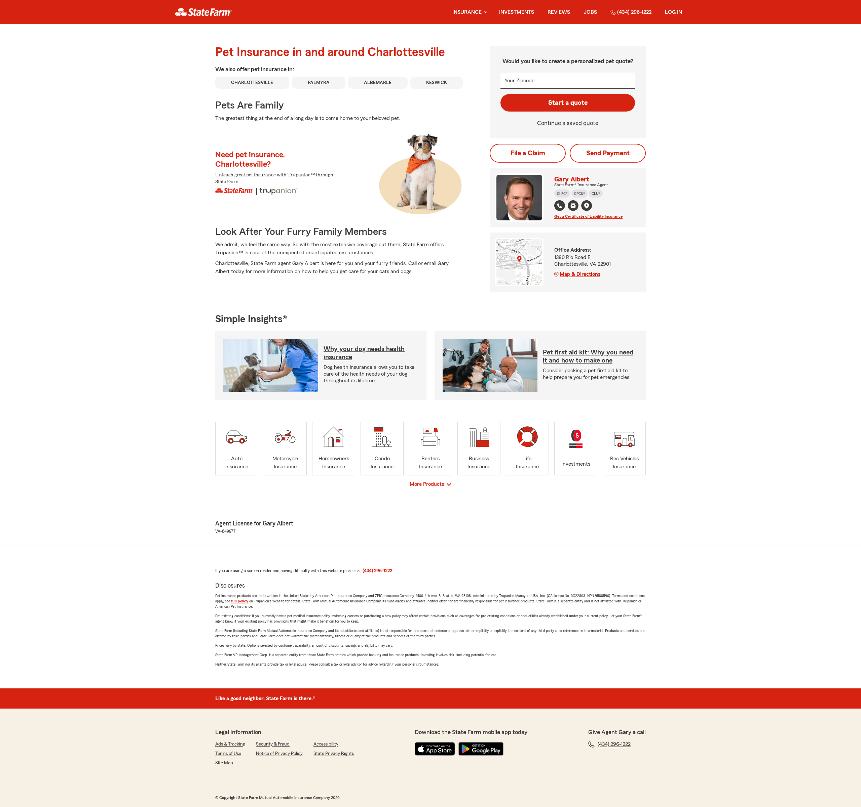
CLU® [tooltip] (596, 194)
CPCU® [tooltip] (579, 194)
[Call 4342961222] (559, 205)
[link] (203, 12)
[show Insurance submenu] (484, 12)
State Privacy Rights (333, 753)
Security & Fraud (273, 744)
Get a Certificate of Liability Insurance (588, 216)
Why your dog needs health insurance (364, 353)
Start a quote (568, 102)
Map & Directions (580, 274)
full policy (239, 601)
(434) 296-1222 (634, 12)
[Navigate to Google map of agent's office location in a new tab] (586, 205)
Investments (516, 12)
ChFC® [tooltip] (562, 194)
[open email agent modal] (573, 206)
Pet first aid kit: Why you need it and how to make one (588, 356)
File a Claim (528, 153)
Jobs (590, 12)
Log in (673, 12)
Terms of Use (228, 753)
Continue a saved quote (567, 123)
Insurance (467, 12)
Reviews (559, 12)
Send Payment (608, 153)
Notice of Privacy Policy (279, 753)
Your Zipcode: (520, 80)
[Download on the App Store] (435, 749)
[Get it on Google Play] (480, 749)
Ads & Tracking (230, 744)
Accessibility (325, 744)
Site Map (224, 763)
